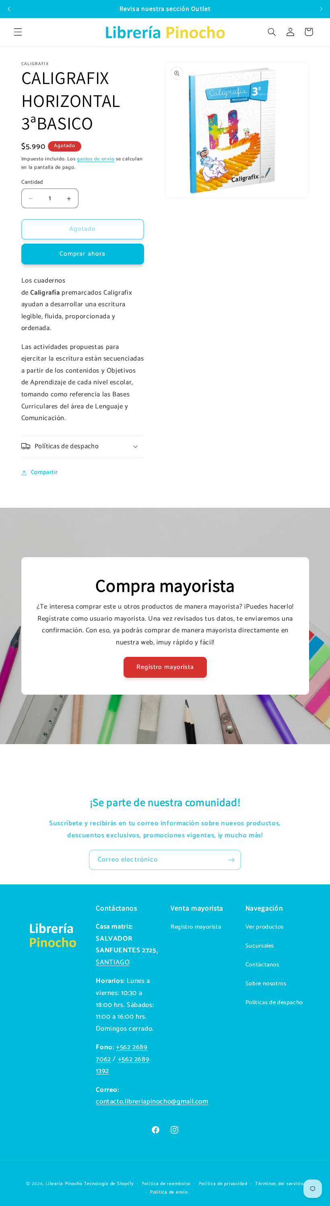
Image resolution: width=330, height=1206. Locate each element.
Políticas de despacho (274, 1002)
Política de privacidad (223, 1184)
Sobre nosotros (266, 984)
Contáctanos (262, 965)
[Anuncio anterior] (9, 9)
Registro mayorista (165, 667)
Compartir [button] (44, 472)
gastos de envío (95, 159)
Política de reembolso (166, 1184)
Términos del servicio (279, 1184)
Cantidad (32, 182)
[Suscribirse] (231, 860)
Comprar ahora (82, 254)
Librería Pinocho (63, 1184)
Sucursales (259, 946)
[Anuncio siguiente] (321, 9)
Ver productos (264, 927)
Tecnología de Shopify (109, 1184)
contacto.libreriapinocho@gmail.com (152, 1101)
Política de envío (169, 1192)
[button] (17, 32)
